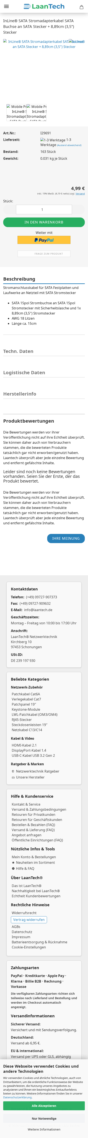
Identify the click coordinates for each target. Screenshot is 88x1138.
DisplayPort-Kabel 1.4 (29, 750)
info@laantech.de (38, 609)
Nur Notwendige (44, 1118)
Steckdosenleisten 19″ (29, 724)
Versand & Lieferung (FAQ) (33, 830)
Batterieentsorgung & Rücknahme (39, 942)
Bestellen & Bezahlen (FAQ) (33, 824)
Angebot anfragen (26, 835)
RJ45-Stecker (22, 719)
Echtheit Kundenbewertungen (36, 896)
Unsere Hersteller (30, 777)
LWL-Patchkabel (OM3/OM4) (34, 714)
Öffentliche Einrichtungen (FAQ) (37, 840)
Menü (6, 6)
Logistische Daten (24, 372)
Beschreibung (19, 278)
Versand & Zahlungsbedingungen (39, 809)
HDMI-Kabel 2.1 (24, 745)
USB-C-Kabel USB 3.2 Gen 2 (33, 755)
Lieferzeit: (11, 139)
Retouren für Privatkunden (33, 814)
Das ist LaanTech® (26, 885)
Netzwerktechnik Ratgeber (37, 771)
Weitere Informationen (44, 1129)
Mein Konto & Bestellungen (34, 857)
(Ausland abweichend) (69, 145)
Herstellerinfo (19, 393)
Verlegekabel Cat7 (26, 699)
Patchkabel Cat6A (26, 694)
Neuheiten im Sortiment (35, 862)
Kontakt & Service (26, 804)
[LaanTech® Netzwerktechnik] (44, 6)
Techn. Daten (18, 351)
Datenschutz (22, 931)
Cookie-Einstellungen (29, 947)
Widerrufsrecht (24, 912)
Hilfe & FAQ (25, 868)
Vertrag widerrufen (29, 919)
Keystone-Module (26, 709)
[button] (9, 209)
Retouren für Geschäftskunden (37, 819)
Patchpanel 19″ (24, 704)
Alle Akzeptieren (44, 1106)
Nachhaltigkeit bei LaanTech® (36, 891)
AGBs (16, 926)
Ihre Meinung (66, 538)
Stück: (8, 201)
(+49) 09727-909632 (35, 603)
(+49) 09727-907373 (41, 597)
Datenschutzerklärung (17, 1097)
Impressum (21, 937)
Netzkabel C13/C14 (27, 730)
